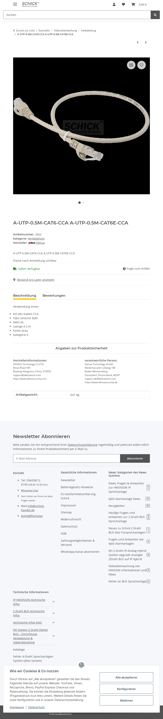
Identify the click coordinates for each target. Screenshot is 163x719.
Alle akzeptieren (126, 677)
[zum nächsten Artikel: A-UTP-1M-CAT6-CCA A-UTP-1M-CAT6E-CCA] (146, 42)
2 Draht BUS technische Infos (29, 613)
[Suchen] (155, 15)
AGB (63, 533)
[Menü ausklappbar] (15, 2)
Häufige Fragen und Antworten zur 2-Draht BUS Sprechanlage (129, 517)
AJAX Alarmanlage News (129, 499)
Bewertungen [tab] (54, 295)
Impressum (17, 707)
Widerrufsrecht (71, 519)
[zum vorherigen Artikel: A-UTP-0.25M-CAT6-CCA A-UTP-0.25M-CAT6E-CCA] (138, 42)
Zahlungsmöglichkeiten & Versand (78, 543)
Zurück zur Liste (25, 30)
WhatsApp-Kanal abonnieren (80, 552)
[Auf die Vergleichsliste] (131, 65)
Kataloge (19, 649)
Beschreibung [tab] (24, 295)
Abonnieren (135, 458)
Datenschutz (36, 707)
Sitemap (66, 512)
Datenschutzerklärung (82, 445)
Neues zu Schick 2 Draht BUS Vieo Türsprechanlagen (129, 530)
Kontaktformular (32, 516)
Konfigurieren (126, 689)
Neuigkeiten (129, 506)
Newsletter (68, 480)
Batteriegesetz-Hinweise (77, 487)
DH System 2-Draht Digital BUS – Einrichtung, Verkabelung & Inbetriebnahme (30, 636)
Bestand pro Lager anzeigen (35, 280)
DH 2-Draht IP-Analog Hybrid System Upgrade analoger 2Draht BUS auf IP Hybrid (129, 555)
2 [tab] (83, 202)
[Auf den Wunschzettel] (141, 65)
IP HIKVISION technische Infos (29, 602)
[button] (114, 4)
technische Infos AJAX (27, 622)
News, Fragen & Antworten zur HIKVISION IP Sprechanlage (129, 487)
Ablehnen (126, 700)
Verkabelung (36, 238)
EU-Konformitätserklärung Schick (78, 496)
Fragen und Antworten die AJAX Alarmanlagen (129, 541)
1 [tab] (79, 202)
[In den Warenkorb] (16, 55)
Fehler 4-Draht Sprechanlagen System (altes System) (33, 659)
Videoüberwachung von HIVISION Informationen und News (129, 570)
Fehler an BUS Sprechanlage (129, 581)
